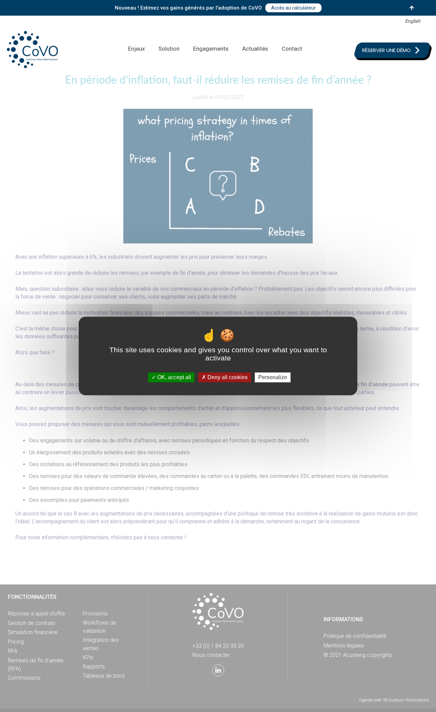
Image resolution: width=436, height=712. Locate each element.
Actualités (255, 48)
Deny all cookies (227, 377)
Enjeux (136, 48)
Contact (292, 48)
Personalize (272, 377)
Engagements (211, 48)
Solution (169, 48)
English (412, 21)
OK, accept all (173, 377)
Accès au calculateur (293, 8)
